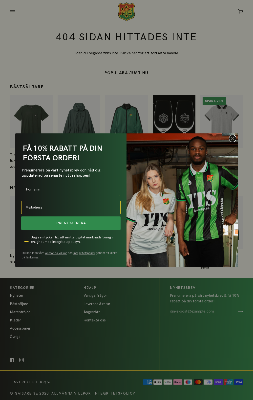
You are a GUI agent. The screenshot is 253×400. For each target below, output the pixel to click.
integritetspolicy (84, 253)
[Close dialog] (233, 138)
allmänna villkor (56, 253)
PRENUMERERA (71, 223)
